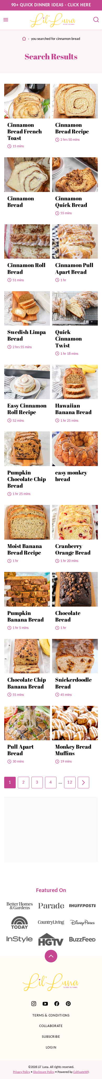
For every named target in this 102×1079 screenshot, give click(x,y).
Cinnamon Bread (20, 201)
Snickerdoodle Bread (73, 683)
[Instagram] (33, 1003)
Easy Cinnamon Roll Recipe (27, 409)
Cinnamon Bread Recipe (72, 128)
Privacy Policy (21, 1072)
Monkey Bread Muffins (73, 750)
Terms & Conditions (51, 1016)
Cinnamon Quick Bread (71, 201)
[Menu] (6, 19)
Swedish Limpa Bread (26, 335)
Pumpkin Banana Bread (25, 616)
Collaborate (51, 1026)
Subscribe (51, 1037)
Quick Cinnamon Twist (68, 338)
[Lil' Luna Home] (53, 20)
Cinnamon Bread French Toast (24, 131)
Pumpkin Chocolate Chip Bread (26, 479)
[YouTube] (45, 1003)
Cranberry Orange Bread (72, 549)
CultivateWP (80, 1072)
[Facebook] (57, 1003)
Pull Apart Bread (20, 750)
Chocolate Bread (68, 616)
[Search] (96, 19)
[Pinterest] (68, 1003)
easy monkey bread (71, 476)
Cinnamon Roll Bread (26, 268)
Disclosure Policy (43, 1072)
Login (51, 1048)
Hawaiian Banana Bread (73, 409)
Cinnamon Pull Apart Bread (74, 268)
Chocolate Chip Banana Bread (26, 683)
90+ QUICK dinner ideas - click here (51, 5)
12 (69, 782)
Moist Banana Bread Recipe (24, 549)
